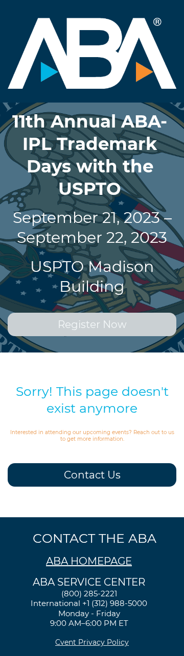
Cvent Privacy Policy (92, 642)
